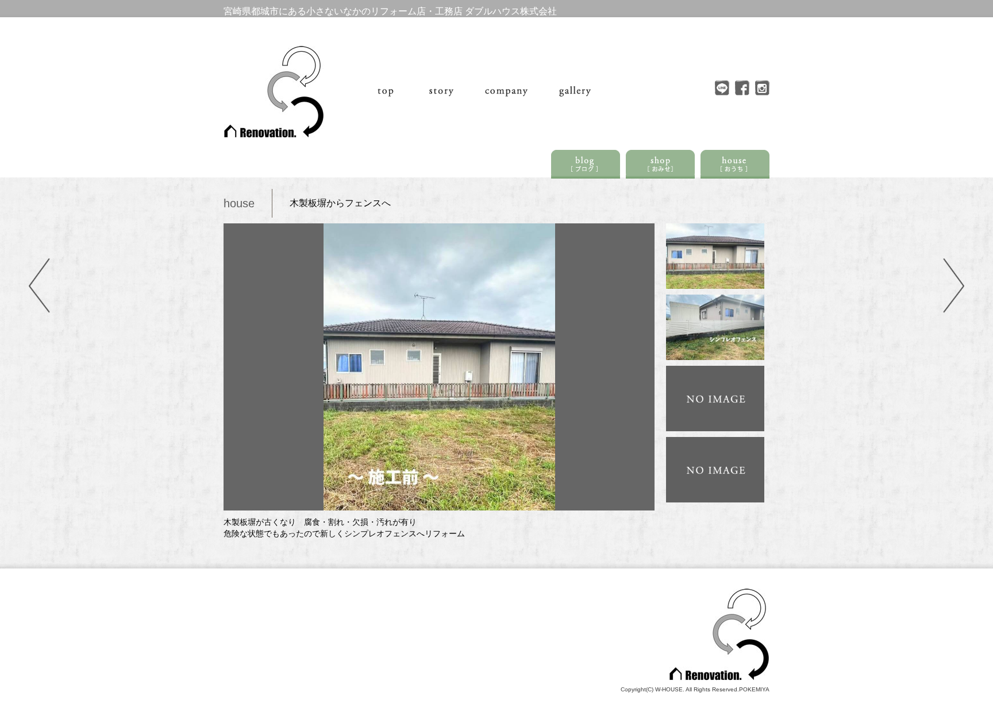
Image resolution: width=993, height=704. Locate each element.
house (239, 203)
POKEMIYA (754, 689)
